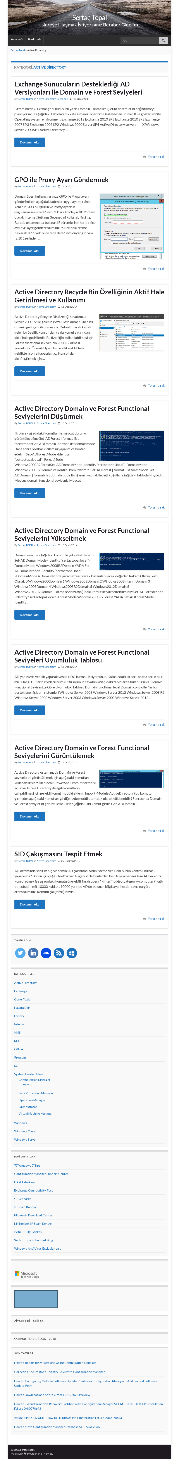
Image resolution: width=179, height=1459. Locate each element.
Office (18, 1049)
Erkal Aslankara (24, 1182)
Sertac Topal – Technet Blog (33, 1240)
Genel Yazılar (23, 999)
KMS (17, 1032)
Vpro (26, 1084)
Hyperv (19, 1016)
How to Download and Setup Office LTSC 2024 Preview (52, 1395)
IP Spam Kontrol (25, 1207)
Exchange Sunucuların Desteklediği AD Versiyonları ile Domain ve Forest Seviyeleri (78, 88)
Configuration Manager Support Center (41, 1174)
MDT (17, 1041)
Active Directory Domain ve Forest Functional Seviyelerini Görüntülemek (81, 751)
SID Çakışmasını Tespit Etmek (58, 854)
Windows (20, 1123)
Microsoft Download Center (33, 1215)
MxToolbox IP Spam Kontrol (33, 1223)
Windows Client (25, 1131)
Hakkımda (34, 39)
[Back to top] (169, 1449)
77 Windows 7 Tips (27, 1165)
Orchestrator (28, 1107)
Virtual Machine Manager (36, 1113)
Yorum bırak (156, 157)
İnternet (20, 1024)
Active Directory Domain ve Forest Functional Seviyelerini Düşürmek (81, 412)
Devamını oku (30, 142)
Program (20, 1057)
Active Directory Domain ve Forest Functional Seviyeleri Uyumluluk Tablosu (81, 656)
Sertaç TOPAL (26, 98)
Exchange (62, 98)
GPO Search (22, 1198)
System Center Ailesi (28, 1074)
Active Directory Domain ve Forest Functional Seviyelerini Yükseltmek (81, 534)
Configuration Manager (34, 1079)
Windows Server (25, 1139)
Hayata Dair (22, 1007)
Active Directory (46, 98)
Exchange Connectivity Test (33, 1190)
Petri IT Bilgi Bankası (28, 1232)
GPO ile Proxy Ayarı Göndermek (61, 179)
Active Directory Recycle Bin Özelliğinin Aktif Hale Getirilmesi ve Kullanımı (89, 296)
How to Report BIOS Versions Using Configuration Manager (55, 1362)
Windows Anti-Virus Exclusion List (37, 1248)
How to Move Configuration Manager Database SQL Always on (57, 1427)
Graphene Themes (41, 1453)
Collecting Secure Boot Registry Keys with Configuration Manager (59, 1372)
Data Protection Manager (36, 1093)
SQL (17, 1066)
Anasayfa (16, 39)
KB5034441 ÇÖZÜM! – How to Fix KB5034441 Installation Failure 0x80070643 (68, 1417)
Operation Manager (32, 1100)
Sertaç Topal (89, 17)
